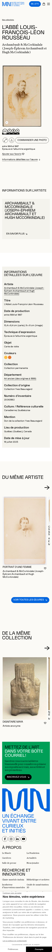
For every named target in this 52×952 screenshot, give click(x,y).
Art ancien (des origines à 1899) (20, 378)
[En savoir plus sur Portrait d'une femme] (25, 531)
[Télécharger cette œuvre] (11, 140)
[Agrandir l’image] (5, 140)
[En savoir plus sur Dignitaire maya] (25, 688)
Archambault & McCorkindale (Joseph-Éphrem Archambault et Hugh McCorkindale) (24, 290)
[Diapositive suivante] (46, 487)
